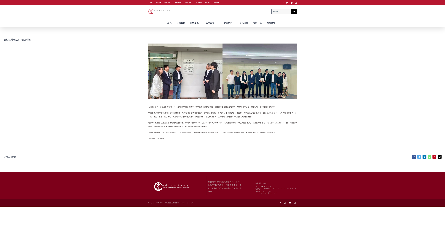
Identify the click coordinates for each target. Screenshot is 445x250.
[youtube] (290, 203)
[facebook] (280, 203)
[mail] (295, 203)
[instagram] (285, 203)
